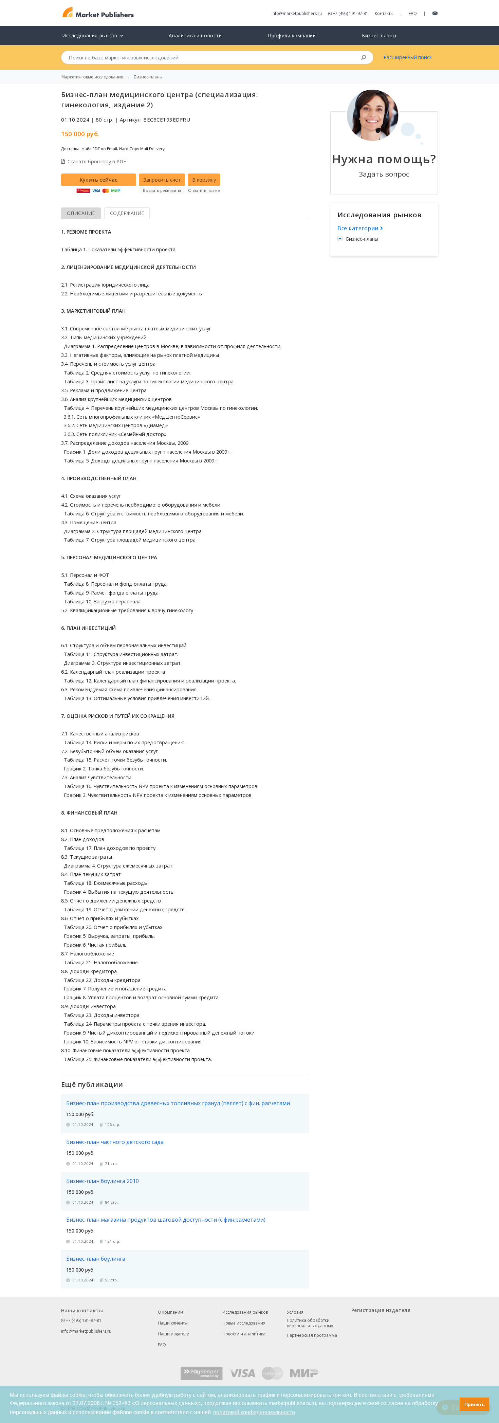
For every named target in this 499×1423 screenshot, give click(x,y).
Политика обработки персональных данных (310, 1323)
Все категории (358, 228)
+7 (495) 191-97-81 (350, 13)
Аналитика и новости (195, 35)
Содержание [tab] (127, 213)
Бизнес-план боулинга (95, 1258)
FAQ (413, 13)
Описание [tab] (81, 213)
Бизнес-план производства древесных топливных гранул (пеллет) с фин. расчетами (178, 1103)
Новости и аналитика (243, 1334)
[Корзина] (435, 13)
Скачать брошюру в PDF (97, 161)
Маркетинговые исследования (92, 77)
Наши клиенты (173, 1323)
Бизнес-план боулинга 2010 (102, 1181)
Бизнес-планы (379, 35)
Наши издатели (173, 1334)
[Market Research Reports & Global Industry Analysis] (98, 12)
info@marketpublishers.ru (297, 13)
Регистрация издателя (380, 1310)
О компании (170, 1312)
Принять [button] (474, 1404)
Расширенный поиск (408, 57)
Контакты (384, 13)
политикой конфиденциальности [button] (254, 1412)
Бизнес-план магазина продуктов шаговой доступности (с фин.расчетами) (165, 1219)
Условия (295, 1312)
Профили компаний (292, 35)
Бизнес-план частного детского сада (115, 1142)
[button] (452, 1404)
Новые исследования (243, 1323)
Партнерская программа (312, 1335)
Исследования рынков (245, 1312)
